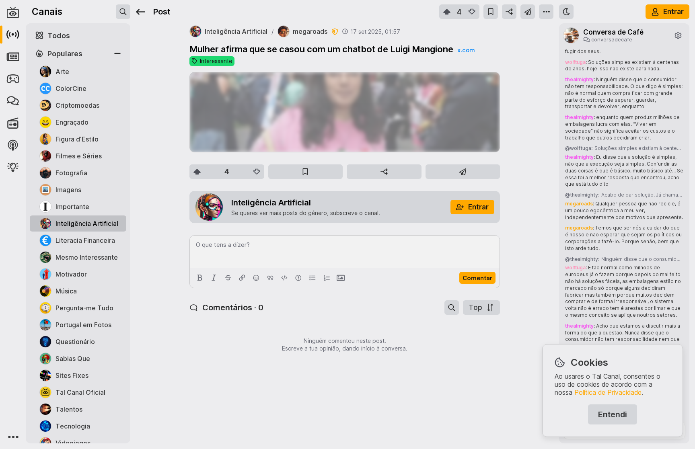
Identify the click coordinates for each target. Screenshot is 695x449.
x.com (466, 50)
